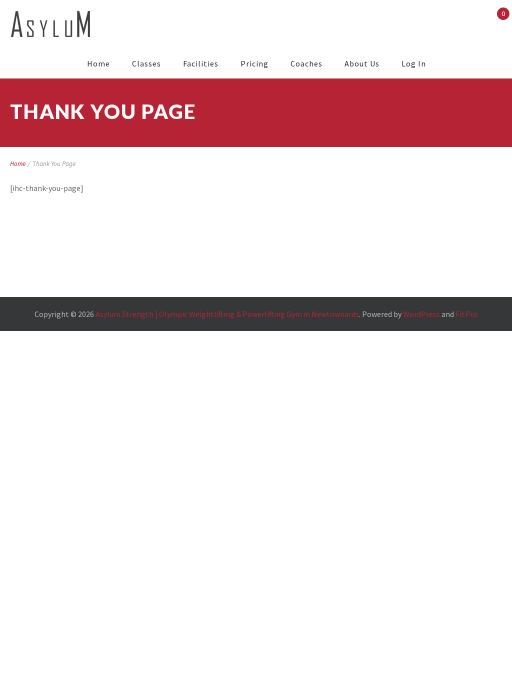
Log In (414, 63)
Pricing (254, 63)
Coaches (306, 63)
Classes (146, 63)
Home (98, 63)
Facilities (200, 63)
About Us (362, 63)
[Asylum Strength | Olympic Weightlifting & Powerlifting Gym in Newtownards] (51, 24)
